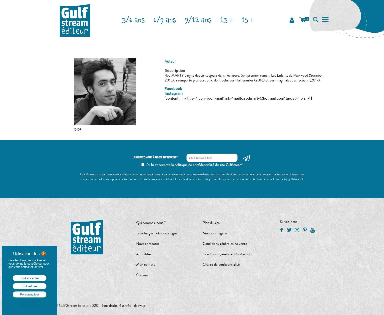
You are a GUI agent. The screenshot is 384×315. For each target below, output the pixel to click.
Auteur (170, 61)
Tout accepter (29, 278)
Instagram (174, 93)
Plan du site (211, 223)
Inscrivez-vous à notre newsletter (155, 157)
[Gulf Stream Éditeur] (75, 20)
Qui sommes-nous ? (151, 223)
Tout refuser (29, 286)
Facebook (173, 88)
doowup (139, 305)
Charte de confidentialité (221, 264)
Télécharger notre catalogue (157, 233)
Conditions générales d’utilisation (227, 254)
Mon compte (145, 264)
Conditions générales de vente (225, 243)
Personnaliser (29, 294)
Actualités (143, 254)
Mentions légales (215, 233)
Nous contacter (147, 243)
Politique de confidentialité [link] (29, 303)
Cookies (142, 275)
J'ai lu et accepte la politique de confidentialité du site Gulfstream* (195, 165)
